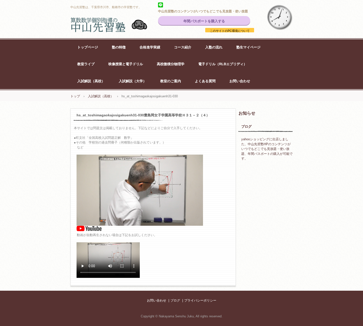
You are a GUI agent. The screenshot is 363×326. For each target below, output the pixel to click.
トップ (75, 96)
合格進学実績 (150, 47)
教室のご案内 (170, 81)
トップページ (87, 47)
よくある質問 (205, 81)
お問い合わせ (239, 81)
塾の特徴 (119, 47)
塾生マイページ (248, 47)
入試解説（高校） (91, 81)
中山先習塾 (114, 24)
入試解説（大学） (132, 81)
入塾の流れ (213, 47)
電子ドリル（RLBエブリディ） (222, 64)
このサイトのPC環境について (230, 31)
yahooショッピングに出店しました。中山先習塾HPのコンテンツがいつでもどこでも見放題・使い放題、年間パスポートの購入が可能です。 (267, 148)
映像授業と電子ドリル (125, 64)
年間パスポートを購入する (204, 21)
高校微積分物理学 (170, 64)
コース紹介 (182, 47)
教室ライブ (86, 64)
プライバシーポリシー (200, 300)
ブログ (246, 126)
